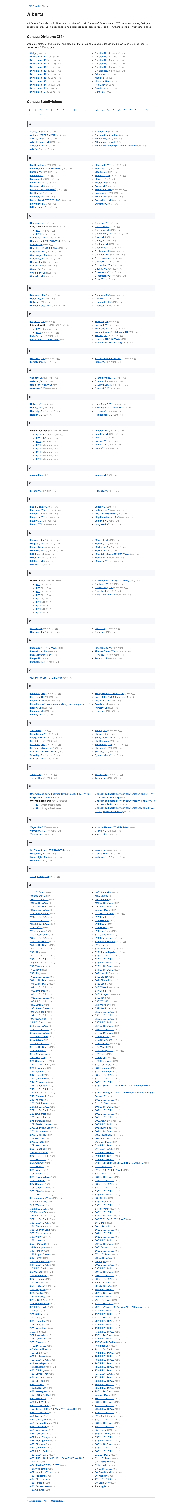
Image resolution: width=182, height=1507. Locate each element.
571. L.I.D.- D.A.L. (104, 1033)
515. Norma (101, 927)
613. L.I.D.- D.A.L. (104, 1156)
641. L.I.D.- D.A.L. (104, 1215)
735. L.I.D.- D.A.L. (104, 1331)
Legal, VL (100, 506)
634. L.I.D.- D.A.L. (104, 1187)
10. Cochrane (37, 895)
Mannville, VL (37, 547)
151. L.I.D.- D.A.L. (39, 945)
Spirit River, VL (38, 741)
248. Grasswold (38, 1096)
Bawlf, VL (35, 182)
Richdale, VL (37, 711)
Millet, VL (35, 557)
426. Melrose (37, 1384)
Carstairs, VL (37, 258)
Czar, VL (99, 279)
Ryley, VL (100, 711)
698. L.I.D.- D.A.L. (104, 1275)
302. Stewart (37, 1166)
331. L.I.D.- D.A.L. (39, 1215)
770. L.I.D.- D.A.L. (104, 1370)
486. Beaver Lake (39, 1486)
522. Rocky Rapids (105, 952)
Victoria (99, 91)
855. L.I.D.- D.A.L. (104, 1426)
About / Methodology (53, 1501)
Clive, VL (99, 237)
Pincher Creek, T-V (105, 651)
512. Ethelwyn (102, 917)
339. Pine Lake (38, 1243)
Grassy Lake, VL (103, 384)
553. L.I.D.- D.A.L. (104, 1011)
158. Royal (35, 969)
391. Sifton (36, 1314)
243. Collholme (38, 1078)
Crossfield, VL (102, 275)
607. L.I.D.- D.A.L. (104, 1131)
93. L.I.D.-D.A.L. (103, 1468)
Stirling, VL (101, 730)
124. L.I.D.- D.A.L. (39, 917)
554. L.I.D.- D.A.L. (104, 1015)
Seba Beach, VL (38, 734)
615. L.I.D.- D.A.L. (104, 1159)
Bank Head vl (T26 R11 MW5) (45, 168)
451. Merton (36, 1416)
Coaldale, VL (101, 244)
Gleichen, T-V (37, 388)
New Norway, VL (104, 587)
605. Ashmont (102, 1120)
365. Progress (38, 1289)
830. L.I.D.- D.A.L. (104, 1419)
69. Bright (100, 1261)
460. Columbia (38, 1447)
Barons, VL (36, 171)
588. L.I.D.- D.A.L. (104, 1099)
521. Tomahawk (103, 948)
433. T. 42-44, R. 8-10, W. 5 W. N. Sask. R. (52, 1409)
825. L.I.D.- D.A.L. (104, 1405)
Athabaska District (105, 142)
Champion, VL (38, 272)
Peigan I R (35, 658)
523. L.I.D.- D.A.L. (104, 955)
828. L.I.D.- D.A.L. (104, 1412)
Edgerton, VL (37, 321)
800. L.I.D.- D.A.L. (104, 1398)
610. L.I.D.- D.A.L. (104, 1145)
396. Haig (35, 1331)
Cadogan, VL (37, 223)
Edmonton (100, 74)
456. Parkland (37, 1433)
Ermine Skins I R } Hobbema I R (111, 332)
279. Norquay (37, 1145)
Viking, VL (100, 830)
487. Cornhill (37, 1489)
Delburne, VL (37, 298)
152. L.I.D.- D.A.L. (39, 948)
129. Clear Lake (38, 934)
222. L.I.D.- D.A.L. (39, 1064)
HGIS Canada (33, 6)
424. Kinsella (37, 1377)
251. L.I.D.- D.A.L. (39, 1106)
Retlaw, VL (35, 707)
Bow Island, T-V (103, 189)
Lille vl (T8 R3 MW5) (105, 513)
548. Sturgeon (102, 994)
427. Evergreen (38, 1387)
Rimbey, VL (36, 714)
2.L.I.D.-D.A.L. (37, 1022)
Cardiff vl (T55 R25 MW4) (44, 248)
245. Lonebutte (38, 1085)
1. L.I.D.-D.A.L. (38, 892)
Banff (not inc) (38, 165)
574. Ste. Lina (102, 1043)
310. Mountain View (41, 1198)
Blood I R (99, 179)
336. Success (37, 1233)
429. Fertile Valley (39, 1394)
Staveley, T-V (37, 755)
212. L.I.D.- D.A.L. (39, 1029)
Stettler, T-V (36, 758)
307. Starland (37, 1184)
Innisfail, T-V (101, 430)
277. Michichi (37, 1138)
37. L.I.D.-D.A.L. (38, 1300)
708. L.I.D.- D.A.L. (104, 1296)
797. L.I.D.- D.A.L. (104, 1391)
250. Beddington (39, 1103)
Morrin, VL (100, 550)
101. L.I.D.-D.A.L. (39, 902)
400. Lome (36, 1352)
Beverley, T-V (37, 196)
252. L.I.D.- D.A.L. (39, 1110)
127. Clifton (36, 927)
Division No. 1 (37, 56)
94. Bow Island (103, 1472)
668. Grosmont (103, 1247)
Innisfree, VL (101, 434)
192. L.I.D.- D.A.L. (39, 1015)
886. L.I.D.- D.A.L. (104, 1440)
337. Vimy (35, 1236)
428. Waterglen (38, 1391)
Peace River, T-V (38, 651)
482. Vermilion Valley (41, 1472)
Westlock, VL (102, 853)
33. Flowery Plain (39, 1212)
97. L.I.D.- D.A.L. (103, 1479)
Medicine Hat (102, 81)
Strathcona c (102, 741)
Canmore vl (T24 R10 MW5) (45, 241)
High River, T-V (103, 404)
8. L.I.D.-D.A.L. (103, 1394)
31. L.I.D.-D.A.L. (38, 1194)
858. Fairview (102, 1433)
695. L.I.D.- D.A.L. (104, 1264)
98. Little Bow (102, 1482)
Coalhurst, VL (102, 247)
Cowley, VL (101, 268)
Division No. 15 (38, 77)
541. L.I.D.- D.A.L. (104, 969)
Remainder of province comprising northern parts (57, 704)
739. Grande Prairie (105, 1342)
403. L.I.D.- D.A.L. (39, 1359)
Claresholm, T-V (103, 233)
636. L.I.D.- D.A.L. (104, 1194)
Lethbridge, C (102, 510)
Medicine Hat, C (38, 550)
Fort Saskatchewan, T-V (108, 358)
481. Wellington (38, 1468)
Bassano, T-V (37, 179)
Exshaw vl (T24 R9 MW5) (108, 342)
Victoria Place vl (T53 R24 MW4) (112, 827)
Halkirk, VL (36, 404)
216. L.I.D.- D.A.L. (39, 1043)
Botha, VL (100, 186)
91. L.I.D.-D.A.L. (103, 1458)
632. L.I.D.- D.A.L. (104, 1180)
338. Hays (35, 1240)
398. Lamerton (38, 1338)
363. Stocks (36, 1282)
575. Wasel (101, 1047)
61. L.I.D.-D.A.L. (103, 1141)
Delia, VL (35, 302)
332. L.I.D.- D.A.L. (39, 1219)
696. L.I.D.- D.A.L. (104, 1268)
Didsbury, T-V (102, 295)
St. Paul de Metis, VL (41, 748)
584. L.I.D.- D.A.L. (104, 1078)
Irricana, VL (101, 441)
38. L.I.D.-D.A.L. (38, 1307)
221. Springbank (39, 1061)
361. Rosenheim (38, 1275)
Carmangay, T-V (38, 255)
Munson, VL (101, 561)
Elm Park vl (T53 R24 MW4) (44, 339)
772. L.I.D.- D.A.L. (104, 1377)
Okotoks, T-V (37, 632)
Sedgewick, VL (38, 737)
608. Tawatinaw (103, 1134)
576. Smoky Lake (104, 1050)
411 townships (38, 1363)
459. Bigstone (37, 1444)
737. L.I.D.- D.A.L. (104, 1335)
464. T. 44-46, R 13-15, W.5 (45, 1465)
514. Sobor (101, 924)
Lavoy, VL (35, 520)
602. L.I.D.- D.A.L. (104, 1110)
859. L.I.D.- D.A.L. (104, 1437)
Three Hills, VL (38, 778)
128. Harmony (37, 931)
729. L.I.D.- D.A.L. (104, 1310)
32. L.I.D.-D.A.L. (38, 1208)
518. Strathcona (103, 938)
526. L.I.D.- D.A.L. (104, 962)
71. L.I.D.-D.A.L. (103, 1300)
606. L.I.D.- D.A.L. (104, 1124)
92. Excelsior (102, 1461)
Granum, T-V (101, 381)
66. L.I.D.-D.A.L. (103, 1226)
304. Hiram (36, 1173)
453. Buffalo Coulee (41, 1423)
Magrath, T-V (37, 543)
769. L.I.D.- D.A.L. (104, 1366)
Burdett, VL (101, 203)
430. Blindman (38, 1398)
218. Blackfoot (38, 1050)
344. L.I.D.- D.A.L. (39, 1264)
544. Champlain (103, 980)
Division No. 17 (38, 84)
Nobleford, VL (102, 591)
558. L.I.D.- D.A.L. (104, 1029)
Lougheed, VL (102, 524)
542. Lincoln (101, 973)
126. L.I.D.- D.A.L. (39, 924)
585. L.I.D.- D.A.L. (104, 1082)
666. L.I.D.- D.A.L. (104, 1240)
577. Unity (100, 1054)
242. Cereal (36, 1075)
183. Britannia (37, 990)
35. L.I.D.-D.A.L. (38, 1268)
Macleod (99, 77)
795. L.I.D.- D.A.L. (104, 1384)
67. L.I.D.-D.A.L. (103, 1254)
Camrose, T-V (37, 237)
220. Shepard (37, 1057)
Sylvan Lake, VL (103, 755)
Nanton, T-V (101, 584)
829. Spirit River (103, 1416)
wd (58, 57)
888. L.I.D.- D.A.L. (104, 1447)
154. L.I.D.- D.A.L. (39, 955)
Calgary (34, 53)
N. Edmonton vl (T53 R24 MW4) (112, 580)
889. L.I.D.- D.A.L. (104, 1451)
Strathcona (101, 88)
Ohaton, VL (36, 628)
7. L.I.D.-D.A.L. (102, 1282)
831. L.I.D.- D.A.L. (104, 1423)
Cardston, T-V (37, 251)
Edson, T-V (36, 335)
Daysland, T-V (37, 295)
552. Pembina (102, 1008)
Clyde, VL (100, 240)
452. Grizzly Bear (39, 1419)
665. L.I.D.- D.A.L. (104, 1236)
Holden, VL (101, 411)
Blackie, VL (101, 171)
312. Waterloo (37, 1205)
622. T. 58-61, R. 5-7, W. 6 (109, 1170)
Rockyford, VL (102, 700)
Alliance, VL (101, 131)
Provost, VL (101, 658)
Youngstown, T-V (39, 876)
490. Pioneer (102, 899)
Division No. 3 (37, 91)
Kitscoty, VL (101, 490)
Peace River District (40, 654)
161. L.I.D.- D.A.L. (39, 980)
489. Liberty (101, 895)
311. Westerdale (38, 1201)
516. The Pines (103, 931)
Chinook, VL (101, 223)
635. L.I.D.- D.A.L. (104, 1191)
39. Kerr (34, 1310)
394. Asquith (37, 1324)
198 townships (38, 1018)
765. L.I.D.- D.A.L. (104, 1359)
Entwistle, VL (102, 328)
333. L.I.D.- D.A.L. (39, 1222)
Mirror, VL (35, 564)
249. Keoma (36, 1099)
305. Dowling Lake (40, 1177)
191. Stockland (38, 1011)
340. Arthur (36, 1250)
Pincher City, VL (103, 647)
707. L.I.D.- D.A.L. (104, 1293)
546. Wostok (102, 987)
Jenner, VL (100, 475)
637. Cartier (101, 1198)
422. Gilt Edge (38, 1370)
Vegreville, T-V (38, 827)
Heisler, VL (36, 414)
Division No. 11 (38, 63)
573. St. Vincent (103, 1039)
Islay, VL (99, 448)
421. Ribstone (37, 1366)
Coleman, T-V (102, 254)
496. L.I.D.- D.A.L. (104, 906)
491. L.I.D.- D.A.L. (104, 902)
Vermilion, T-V (37, 830)
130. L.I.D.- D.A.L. (39, 938)
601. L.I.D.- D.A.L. (104, 1106)
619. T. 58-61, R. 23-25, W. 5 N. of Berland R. (119, 1162)
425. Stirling (36, 1380)
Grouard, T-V (102, 388)
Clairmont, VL (102, 230)
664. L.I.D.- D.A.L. (104, 1233)
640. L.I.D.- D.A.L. (104, 1212)
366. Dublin (36, 1293)
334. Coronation (39, 1226)
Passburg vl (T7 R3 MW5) (44, 647)
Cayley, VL (36, 265)
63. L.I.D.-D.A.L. (103, 1173)
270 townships (38, 1117)
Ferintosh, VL (37, 358)
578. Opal (100, 1057)
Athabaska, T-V (103, 138)
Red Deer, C (36, 697)
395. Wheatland (38, 1328)
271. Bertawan (38, 1120)
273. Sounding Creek (41, 1127)
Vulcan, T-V (101, 834)
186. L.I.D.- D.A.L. (39, 1001)
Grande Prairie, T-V (105, 377)
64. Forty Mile (102, 1208)
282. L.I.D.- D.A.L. (39, 1156)
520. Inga (100, 945)
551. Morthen (102, 1004)
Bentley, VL (36, 193)
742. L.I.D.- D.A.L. (104, 1352)
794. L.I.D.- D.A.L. (104, 1380)
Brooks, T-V (101, 196)
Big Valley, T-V (37, 203)
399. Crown (36, 1342)
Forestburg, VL (38, 361)
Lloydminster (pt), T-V (107, 517)
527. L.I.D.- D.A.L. (104, 966)
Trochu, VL (101, 778)
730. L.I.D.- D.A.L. (104, 1314)
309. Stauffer (37, 1191)
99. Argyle (100, 1486)
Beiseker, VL (36, 186)
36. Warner (36, 1271)
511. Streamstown (104, 913)
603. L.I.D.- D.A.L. (104, 1113)
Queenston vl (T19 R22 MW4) (46, 677)
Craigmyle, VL (102, 272)
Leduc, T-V (36, 524)
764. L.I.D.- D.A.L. (104, 1356)
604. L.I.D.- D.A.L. (104, 1117)
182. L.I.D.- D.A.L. (39, 987)
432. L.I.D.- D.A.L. (39, 1405)
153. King (35, 952)
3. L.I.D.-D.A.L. (38, 1159)
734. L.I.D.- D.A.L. (104, 1328)
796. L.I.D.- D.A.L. (104, 1387)
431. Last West (38, 1402)
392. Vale (35, 1317)
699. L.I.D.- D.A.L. (104, 1279)
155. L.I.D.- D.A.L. (39, 959)
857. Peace (100, 1430)
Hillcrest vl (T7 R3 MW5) (108, 407)
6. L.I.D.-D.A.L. (102, 1103)
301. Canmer (37, 1162)
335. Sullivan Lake (40, 1229)
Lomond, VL (101, 520)
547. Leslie (100, 990)
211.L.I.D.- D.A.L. (39, 1025)
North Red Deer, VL (105, 594)
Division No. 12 (38, 67)
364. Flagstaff (37, 1285)
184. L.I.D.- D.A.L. (39, 994)
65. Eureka (100, 1222)
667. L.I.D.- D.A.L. (104, 1243)
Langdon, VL (37, 517)
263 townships (38, 1113)
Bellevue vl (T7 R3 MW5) (43, 189)
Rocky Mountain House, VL (109, 693)
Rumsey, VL (101, 707)
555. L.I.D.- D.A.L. (104, 1018)
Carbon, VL (36, 244)
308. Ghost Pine (39, 1187)
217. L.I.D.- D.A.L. (39, 1047)
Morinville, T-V (102, 547)
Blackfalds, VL (102, 165)
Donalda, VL (101, 298)
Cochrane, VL (102, 251)
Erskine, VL (101, 335)
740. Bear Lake (103, 1345)
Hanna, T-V (36, 407)
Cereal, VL (35, 269)
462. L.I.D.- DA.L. (39, 1454)
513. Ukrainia (102, 920)
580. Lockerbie (103, 1064)
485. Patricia (37, 1482)
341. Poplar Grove (39, 1254)
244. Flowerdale (38, 1082)
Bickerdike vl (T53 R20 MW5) (45, 200)
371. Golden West (39, 1303)
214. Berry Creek (39, 1036)
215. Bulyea (36, 1039)
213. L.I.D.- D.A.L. (39, 1033)
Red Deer (100, 84)
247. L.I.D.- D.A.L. (39, 1092)
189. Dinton (36, 1004)
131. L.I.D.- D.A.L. (39, 941)
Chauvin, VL (36, 276)
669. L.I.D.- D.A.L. (104, 1250)
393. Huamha (37, 1321)
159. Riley (35, 973)
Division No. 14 (38, 74)
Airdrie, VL (35, 138)
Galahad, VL (36, 381)
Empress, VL (101, 321)
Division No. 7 (102, 63)
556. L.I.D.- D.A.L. (104, 1022)
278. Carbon (37, 1141)
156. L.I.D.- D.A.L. (39, 962)
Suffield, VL (101, 751)
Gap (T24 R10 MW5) (41, 384)
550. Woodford (103, 1001)
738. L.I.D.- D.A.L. (104, 1338)
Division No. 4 (102, 53)
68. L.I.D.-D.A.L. (103, 1257)
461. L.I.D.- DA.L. (39, 1451)
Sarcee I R (35, 730)
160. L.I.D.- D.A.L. (39, 976)
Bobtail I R (100, 182)
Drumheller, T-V (103, 302)
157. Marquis (37, 966)
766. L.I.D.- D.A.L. (104, 1363)
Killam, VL (35, 490)
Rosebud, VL (102, 704)
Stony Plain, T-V (103, 737)
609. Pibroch (102, 1138)
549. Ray (99, 997)
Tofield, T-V (101, 774)
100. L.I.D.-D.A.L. (39, 899)
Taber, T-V (35, 774)
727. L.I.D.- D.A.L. (104, 1303)
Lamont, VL (36, 513)
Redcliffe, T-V (37, 700)
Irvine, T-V (100, 444)
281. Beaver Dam (39, 1152)
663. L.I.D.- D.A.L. (104, 1229)
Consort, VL (101, 261)
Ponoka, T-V (101, 654)
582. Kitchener (103, 1071)
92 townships (102, 1465)
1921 (38, 234)
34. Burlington (38, 1247)
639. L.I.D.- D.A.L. (104, 1205)
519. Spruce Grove (105, 941)
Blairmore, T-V (102, 175)
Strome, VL (101, 748)
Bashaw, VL (36, 175)
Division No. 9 (102, 70)
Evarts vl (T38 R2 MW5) (108, 339)
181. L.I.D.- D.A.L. (39, 983)
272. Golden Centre (40, 1124)
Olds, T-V (100, 628)
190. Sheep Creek (39, 1008)
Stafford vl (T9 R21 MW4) (43, 751)
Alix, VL (34, 149)
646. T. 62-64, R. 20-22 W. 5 (110, 1219)
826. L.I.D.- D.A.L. (104, 1409)
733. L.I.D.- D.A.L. (104, 1324)
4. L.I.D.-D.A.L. (38, 1345)
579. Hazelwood (103, 1061)
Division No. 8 (102, 67)
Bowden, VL (101, 193)
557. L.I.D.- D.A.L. (104, 1025)
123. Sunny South (39, 913)
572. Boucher (102, 1036)
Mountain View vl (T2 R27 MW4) (112, 554)
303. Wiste (36, 1170)
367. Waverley (37, 1296)
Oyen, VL (100, 632)
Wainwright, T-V (38, 857)
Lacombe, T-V (37, 510)
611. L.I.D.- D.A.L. (104, 1148)
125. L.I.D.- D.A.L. (39, 920)
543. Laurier (101, 976)
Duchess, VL (102, 305)
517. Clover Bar (103, 934)
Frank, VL (100, 361)
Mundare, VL (102, 557)
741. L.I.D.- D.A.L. (104, 1349)
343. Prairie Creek (39, 1261)
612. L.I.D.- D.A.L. (104, 1152)
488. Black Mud (103, 892)
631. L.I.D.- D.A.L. (104, 1177)
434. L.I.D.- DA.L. (39, 1412)
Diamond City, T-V (40, 305)
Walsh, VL (35, 860)
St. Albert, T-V (37, 744)
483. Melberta (37, 1475)
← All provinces (34, 1501)
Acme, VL (35, 131)
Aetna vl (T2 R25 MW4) (42, 135)
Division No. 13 (38, 70)
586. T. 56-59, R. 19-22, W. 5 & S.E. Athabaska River (123, 1085)
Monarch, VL (102, 540)
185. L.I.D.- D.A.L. (39, 997)
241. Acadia (36, 1071)
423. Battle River (39, 1373)
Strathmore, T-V (103, 744)
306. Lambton (37, 1180)
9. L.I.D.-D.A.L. (103, 1454)
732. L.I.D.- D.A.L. (104, 1321)
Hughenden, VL (103, 414)
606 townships (103, 1127)
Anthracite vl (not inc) (106, 135)
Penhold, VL (36, 661)
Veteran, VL (36, 834)
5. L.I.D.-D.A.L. (103, 909)
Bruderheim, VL (103, 200)
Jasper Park (36, 475)
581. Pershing (102, 1068)
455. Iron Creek (38, 1430)
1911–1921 (41, 434)
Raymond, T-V (37, 693)
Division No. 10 (38, 60)
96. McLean (101, 1475)
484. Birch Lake (38, 1479)
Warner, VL (101, 850)
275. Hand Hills (38, 1134)
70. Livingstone (103, 1285)
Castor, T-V (36, 262)
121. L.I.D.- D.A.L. (39, 906)
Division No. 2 (37, 88)
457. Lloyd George (40, 1437)
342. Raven (36, 1257)
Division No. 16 (38, 81)
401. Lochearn (38, 1356)
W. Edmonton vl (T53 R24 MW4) (47, 850)
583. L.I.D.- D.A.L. (104, 1075)
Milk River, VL (37, 554)
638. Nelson (101, 1201)
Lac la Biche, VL (38, 506)
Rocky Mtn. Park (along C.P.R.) (111, 697)
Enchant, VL (101, 325)
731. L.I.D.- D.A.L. (104, 1317)
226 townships (38, 1068)
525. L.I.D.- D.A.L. (104, 959)
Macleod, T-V (37, 540)
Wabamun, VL (37, 853)
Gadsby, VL (36, 377)
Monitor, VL (101, 543)
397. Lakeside (37, 1335)
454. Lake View (38, 1426)
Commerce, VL (103, 258)
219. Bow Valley (38, 1054)
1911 (38, 230)
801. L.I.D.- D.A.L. (104, 1402)
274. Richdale (37, 1131)
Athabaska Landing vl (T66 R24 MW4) (115, 145)
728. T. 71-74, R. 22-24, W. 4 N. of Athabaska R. (120, 1307)
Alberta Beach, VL (39, 142)
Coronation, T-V (103, 265)
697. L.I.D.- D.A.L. (104, 1271)
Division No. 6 (102, 60)
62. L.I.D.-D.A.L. (103, 1166)
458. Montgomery (40, 1440)
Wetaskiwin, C (102, 857)
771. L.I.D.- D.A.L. (104, 1373)
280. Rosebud (37, 1148)
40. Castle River (38, 1349)
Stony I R (99, 734)
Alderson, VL (37, 145)
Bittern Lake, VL (38, 207)
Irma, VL (99, 437)
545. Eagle (100, 983)
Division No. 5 (102, 56)
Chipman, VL (102, 226)
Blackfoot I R (101, 168)
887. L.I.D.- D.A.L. (104, 1444)
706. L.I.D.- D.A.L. (104, 1289)
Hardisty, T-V (37, 411)
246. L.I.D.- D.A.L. (39, 1089)
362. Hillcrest (37, 1279)
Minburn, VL (36, 561)
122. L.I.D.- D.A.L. (39, 909)
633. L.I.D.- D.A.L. (104, 1184)
